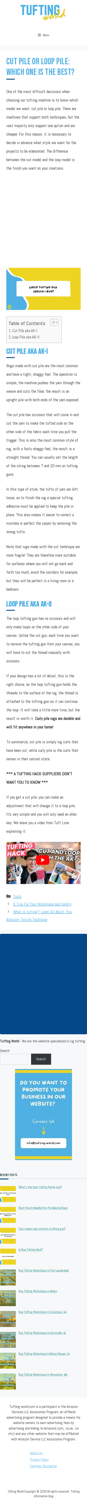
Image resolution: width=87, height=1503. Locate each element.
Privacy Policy (39, 1459)
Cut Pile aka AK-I (24, 330)
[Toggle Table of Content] (52, 322)
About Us (36, 1453)
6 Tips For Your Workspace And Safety (42, 904)
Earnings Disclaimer (43, 1466)
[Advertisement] (43, 222)
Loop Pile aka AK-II (25, 337)
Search (5, 1050)
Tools (17, 896)
